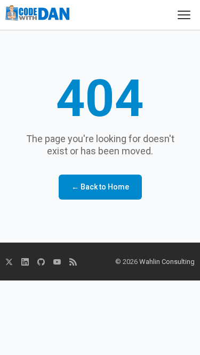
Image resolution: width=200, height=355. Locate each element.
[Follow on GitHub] (41, 262)
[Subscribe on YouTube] (57, 262)
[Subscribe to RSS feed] (73, 262)
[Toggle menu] (184, 14)
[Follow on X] (9, 262)
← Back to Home (100, 187)
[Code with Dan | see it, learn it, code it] (37, 14)
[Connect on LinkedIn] (25, 262)
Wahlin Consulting (167, 262)
